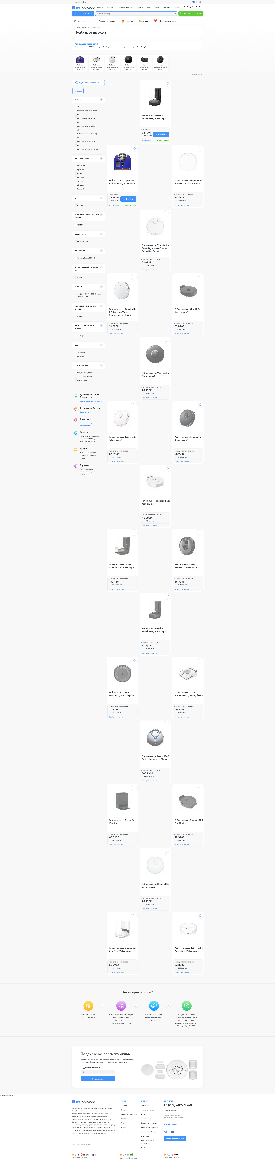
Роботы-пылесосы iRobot (96, 67)
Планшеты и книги (147, 1110)
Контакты (167, 7)
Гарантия (100, 7)
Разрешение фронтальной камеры (87, 216)
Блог (148, 7)
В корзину (161, 134)
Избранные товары (168, 21)
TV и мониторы (146, 1119)
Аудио (143, 1114)
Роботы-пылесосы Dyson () (87, 111)
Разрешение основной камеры (85, 307)
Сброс (79, 91)
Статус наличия (82, 365)
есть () (80, 205)
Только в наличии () (84, 376)
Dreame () (81, 166)
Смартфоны (145, 1105)
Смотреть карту (170, 1124)
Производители (82, 158)
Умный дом (144, 1148)
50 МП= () (81, 316)
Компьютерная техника (149, 1123)
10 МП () (80, 225)
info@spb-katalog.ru (170, 1110)
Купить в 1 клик (163, 140)
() (78, 107)
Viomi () (80, 181)
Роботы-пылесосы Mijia (112, 67)
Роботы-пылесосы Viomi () (87, 134)
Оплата (110, 7)
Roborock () (81, 177)
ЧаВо (177, 7)
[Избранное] (167, 84)
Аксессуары (145, 1136)
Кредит (140, 7)
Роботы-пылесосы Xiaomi (160, 67)
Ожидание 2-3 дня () (84, 373)
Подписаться (97, 1079)
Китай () (80, 189)
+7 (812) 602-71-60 (192, 6)
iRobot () (80, 173)
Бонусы (157, 7)
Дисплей (78, 287)
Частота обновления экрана (84, 327)
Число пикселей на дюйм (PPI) (86, 268)
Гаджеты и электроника (149, 1127)
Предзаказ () (82, 380)
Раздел (78, 99)
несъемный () (82, 241)
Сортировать (197, 74)
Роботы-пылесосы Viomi (128, 67)
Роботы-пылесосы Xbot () (86, 141)
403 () (79, 277)
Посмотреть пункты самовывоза (88, 424)
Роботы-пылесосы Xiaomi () (87, 149)
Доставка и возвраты (125, 7)
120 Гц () (80, 336)
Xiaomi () (80, 185)
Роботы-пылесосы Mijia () (86, 126)
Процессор (80, 251)
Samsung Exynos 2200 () (86, 258)
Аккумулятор (81, 234)
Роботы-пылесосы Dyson (80, 67)
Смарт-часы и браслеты (149, 1132)
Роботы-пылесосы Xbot (144, 67)
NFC (76, 198)
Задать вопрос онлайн (88, 82)
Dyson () (80, 170)
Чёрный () (81, 352)
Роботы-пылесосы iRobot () (87, 118)
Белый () (80, 356)
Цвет (77, 345)
